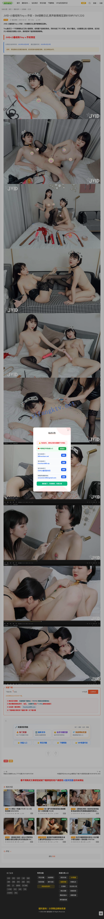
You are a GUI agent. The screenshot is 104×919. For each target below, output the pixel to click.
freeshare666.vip (43, 463)
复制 (63, 455)
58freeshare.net (43, 456)
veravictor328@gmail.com (47, 478)
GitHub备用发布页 (44, 470)
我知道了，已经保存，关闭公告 (52, 483)
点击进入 (62, 448)
